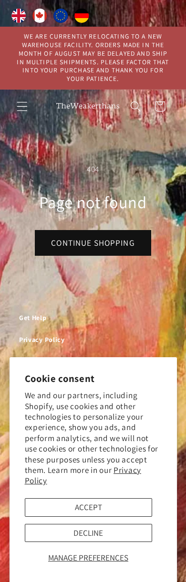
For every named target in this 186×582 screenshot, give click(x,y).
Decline (88, 532)
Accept (88, 507)
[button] (22, 106)
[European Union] (60, 18)
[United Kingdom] (18, 18)
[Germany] (81, 18)
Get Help (33, 317)
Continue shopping (93, 242)
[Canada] (39, 18)
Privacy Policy (42, 339)
